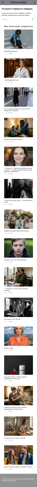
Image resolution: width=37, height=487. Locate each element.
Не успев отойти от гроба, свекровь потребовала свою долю (15, 377)
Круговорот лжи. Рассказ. (12, 319)
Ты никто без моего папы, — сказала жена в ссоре (18, 201)
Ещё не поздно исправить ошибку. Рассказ (18, 467)
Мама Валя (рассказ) (10, 51)
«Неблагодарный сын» (11, 80)
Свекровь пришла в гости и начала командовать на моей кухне (15, 408)
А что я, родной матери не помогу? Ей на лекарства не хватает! (17, 109)
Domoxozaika (18, 2)
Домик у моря (8, 348)
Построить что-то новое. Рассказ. (15, 438)
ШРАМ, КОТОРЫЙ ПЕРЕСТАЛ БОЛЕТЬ (16, 231)
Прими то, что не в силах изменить (15, 260)
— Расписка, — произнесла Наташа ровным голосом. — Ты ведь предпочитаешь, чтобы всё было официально (18, 169)
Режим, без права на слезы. (13, 139)
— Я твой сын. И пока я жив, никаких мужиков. (16, 289)
